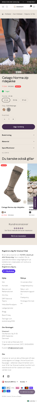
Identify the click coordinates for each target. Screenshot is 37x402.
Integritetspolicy (27, 285)
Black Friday (6, 315)
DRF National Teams (7, 299)
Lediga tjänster (7, 308)
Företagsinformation (27, 302)
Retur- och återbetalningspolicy (27, 291)
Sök (3, 282)
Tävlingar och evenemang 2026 (8, 320)
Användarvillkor (26, 282)
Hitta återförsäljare (9, 304)
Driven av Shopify (16, 396)
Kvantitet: (5, 115)
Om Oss (5, 295)
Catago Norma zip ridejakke (13, 207)
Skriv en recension (18, 236)
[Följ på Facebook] (3, 376)
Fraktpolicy (25, 297)
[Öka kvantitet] (13, 119)
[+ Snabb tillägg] (25, 202)
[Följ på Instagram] (8, 376)
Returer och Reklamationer (7, 290)
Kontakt (5, 285)
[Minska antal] (4, 119)
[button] (32, 401)
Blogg (4, 311)
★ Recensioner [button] (35, 202)
